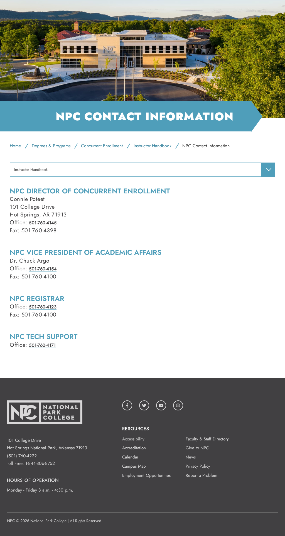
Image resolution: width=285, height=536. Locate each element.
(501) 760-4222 (22, 456)
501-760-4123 (42, 307)
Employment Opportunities (146, 475)
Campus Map (134, 466)
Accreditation (134, 448)
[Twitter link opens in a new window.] (144, 405)
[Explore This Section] (268, 169)
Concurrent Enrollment (102, 146)
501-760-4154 (42, 269)
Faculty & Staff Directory (207, 439)
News (191, 457)
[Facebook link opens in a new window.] (127, 405)
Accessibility (133, 439)
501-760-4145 (42, 223)
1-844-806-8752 (40, 463)
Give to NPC (197, 448)
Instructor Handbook (152, 146)
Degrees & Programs (51, 146)
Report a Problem (201, 475)
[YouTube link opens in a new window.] (161, 405)
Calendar (130, 457)
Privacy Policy (198, 466)
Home (15, 146)
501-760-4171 (42, 345)
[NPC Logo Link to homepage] (44, 433)
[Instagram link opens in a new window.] (178, 405)
